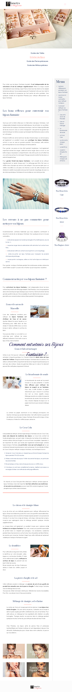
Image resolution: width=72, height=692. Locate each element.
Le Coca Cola (62, 136)
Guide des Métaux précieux (37, 65)
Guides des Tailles (37, 53)
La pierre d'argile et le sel (63, 152)
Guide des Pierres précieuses (37, 61)
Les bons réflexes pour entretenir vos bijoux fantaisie (62, 89)
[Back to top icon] (63, 688)
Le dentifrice (63, 147)
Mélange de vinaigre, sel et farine (63, 159)
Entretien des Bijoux (37, 57)
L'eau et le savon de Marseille (62, 117)
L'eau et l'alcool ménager (62, 123)
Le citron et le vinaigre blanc (64, 142)
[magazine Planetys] (14, 4)
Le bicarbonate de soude (63, 130)
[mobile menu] (65, 4)
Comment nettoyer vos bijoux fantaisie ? (62, 109)
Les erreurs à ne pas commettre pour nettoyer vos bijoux (62, 99)
